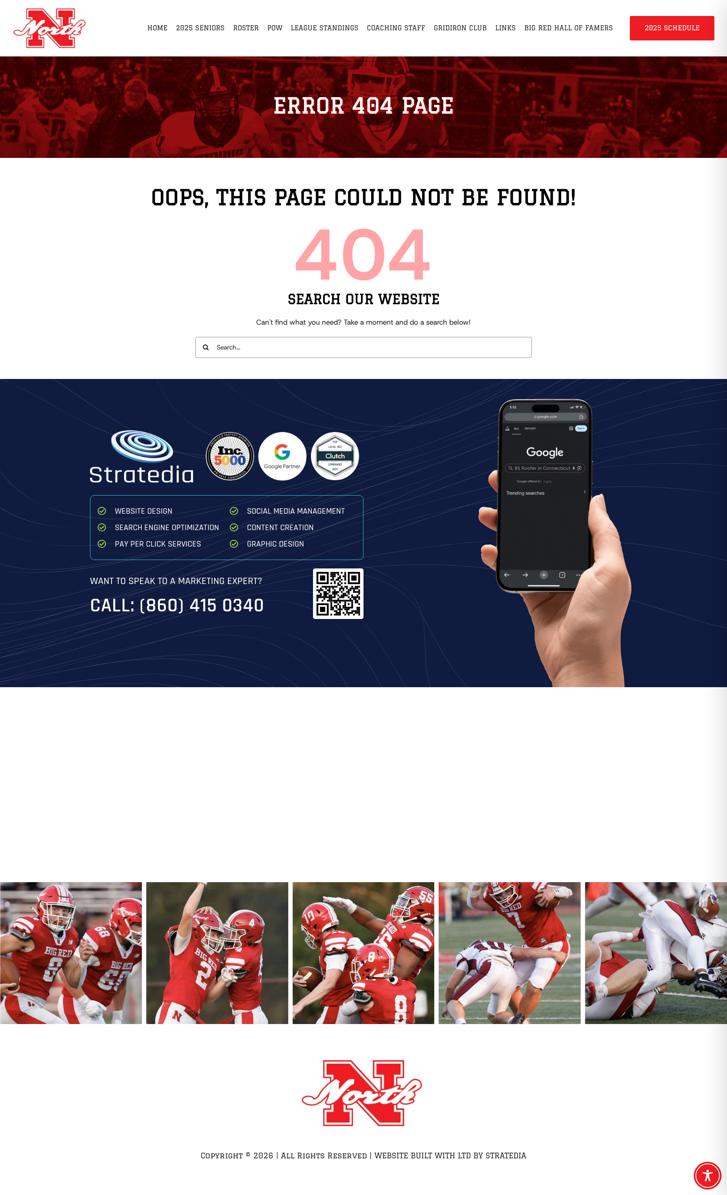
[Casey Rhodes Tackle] (510, 953)
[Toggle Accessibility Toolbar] (708, 1176)
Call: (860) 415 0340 (177, 605)
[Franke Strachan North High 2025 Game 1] (363, 953)
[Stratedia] (141, 433)
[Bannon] (656, 953)
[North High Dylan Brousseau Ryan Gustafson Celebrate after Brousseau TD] (71, 953)
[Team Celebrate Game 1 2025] (217, 953)
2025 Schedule (672, 28)
